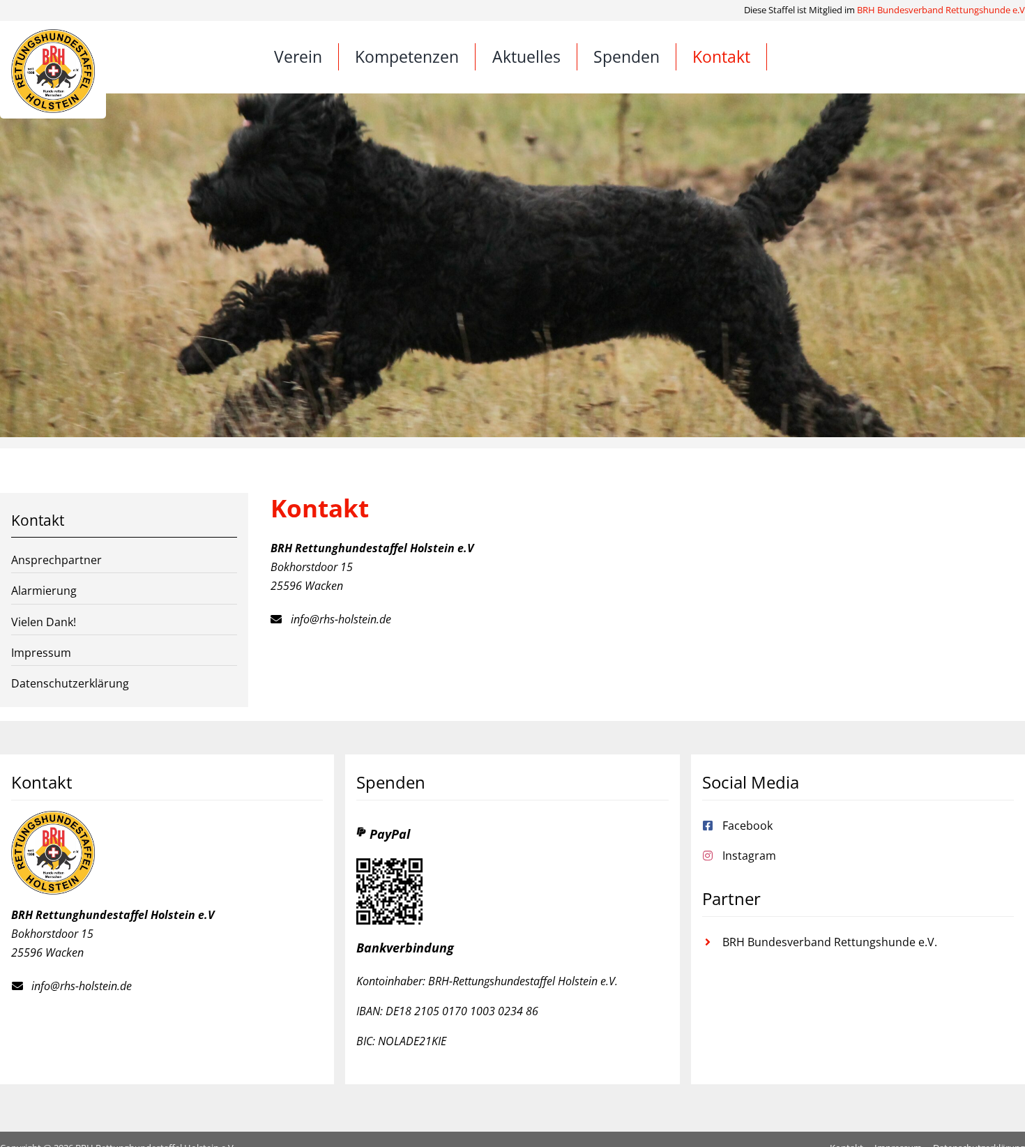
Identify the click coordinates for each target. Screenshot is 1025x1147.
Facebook (747, 825)
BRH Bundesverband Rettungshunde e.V (941, 9)
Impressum (41, 652)
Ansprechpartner (56, 560)
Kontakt (37, 520)
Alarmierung (44, 590)
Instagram (749, 855)
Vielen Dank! (43, 622)
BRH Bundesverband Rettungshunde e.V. (829, 942)
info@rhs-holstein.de (341, 619)
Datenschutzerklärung (70, 683)
